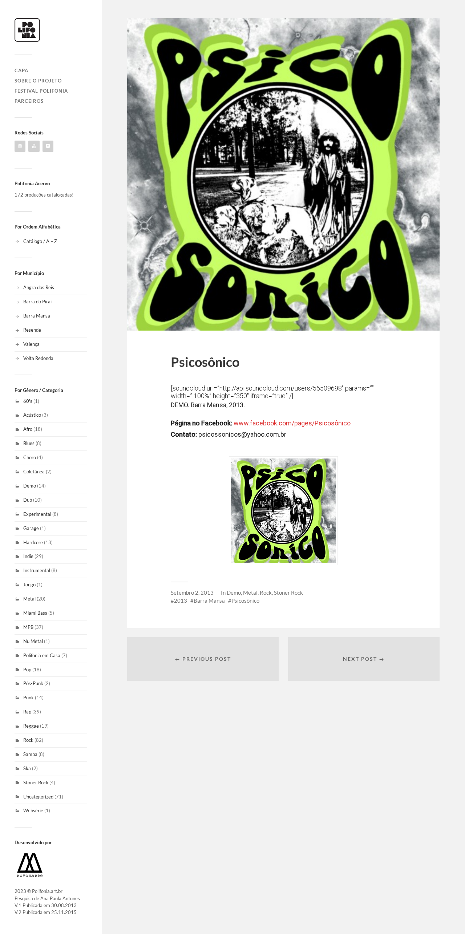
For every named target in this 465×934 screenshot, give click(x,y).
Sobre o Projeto (38, 81)
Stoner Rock (35, 782)
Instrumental (36, 570)
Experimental (37, 514)
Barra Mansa (36, 316)
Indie (28, 556)
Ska (27, 768)
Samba (30, 754)
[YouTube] (33, 146)
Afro (27, 429)
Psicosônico (245, 600)
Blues (29, 443)
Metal (29, 599)
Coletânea (34, 471)
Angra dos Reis (38, 287)
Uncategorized (38, 797)
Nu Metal (33, 641)
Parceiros (29, 101)
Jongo (29, 584)
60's (27, 401)
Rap (27, 712)
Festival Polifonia (41, 91)
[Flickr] (48, 146)
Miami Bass (35, 613)
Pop (27, 669)
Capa (21, 70)
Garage (31, 528)
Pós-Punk (33, 683)
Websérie (33, 810)
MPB (28, 627)
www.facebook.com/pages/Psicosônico (292, 423)
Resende (32, 330)
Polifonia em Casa (41, 655)
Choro (29, 457)
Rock (28, 740)
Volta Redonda (38, 358)
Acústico (32, 415)
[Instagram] (20, 146)
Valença (31, 344)
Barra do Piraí (37, 301)
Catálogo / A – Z (40, 241)
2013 (180, 600)
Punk (28, 697)
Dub (27, 500)
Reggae (31, 726)
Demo (29, 486)
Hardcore (33, 542)
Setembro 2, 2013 (192, 592)
